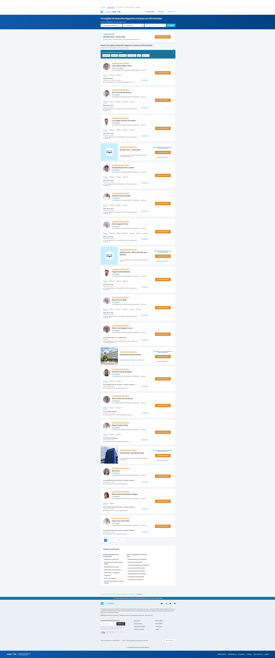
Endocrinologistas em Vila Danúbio (137, 559)
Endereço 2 (112, 75)
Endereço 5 (132, 101)
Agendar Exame (120, 7)
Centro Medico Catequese (110, 438)
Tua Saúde (103, 7)
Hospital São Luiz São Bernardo (109, 413)
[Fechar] (173, 52)
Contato (157, 629)
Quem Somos (137, 620)
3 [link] (112, 540)
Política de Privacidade (139, 626)
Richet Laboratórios (258, 654)
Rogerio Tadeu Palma (120, 425)
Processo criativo (138, 623)
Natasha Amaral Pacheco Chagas (125, 494)
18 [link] (119, 540)
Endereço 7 (145, 233)
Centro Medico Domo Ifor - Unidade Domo (114, 337)
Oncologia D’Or (241, 654)
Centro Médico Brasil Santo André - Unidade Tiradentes (119, 384)
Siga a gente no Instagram (166, 603)
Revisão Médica (158, 623)
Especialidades (150, 11)
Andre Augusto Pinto (120, 224)
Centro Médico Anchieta (110, 411)
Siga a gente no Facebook (170, 603)
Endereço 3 (118, 75)
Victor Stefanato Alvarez (121, 92)
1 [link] (105, 540)
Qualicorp (267, 654)
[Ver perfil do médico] (106, 66)
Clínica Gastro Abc (108, 105)
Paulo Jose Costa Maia (120, 521)
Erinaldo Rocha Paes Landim (123, 168)
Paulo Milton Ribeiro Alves (122, 66)
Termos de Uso (158, 626)
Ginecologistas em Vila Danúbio (136, 571)
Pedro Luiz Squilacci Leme (122, 328)
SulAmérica (106, 55)
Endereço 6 (138, 233)
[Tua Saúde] (107, 603)
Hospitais (161, 11)
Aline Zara (116, 471)
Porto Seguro (131, 55)
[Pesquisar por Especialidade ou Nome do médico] (120, 25)
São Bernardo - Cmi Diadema (112, 572)
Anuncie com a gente (139, 629)
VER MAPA (145, 80)
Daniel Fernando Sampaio (122, 372)
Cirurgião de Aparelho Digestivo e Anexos (125, 594)
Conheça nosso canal (161, 603)
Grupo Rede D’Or (145, 647)
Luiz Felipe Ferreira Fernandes (124, 121)
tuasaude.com (171, 11)
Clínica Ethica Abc (108, 78)
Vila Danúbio (139, 594)
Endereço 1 (105, 75)
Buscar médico (111, 7)
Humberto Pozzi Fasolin (121, 196)
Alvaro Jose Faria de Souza (122, 398)
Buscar (172, 25)
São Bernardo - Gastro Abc (114, 37)
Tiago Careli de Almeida (121, 272)
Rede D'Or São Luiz (232, 654)
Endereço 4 (125, 101)
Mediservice (122, 55)
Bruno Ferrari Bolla (119, 300)
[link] (122, 540)
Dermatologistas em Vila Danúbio (137, 573)
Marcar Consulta (111, 594)
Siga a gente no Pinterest (174, 603)
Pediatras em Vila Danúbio (135, 562)
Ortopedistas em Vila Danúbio (136, 576)
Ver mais (145, 55)
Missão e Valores (159, 620)
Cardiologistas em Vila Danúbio (136, 568)
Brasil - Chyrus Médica (110, 578)
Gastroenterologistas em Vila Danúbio (138, 565)
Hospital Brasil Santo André (108, 386)
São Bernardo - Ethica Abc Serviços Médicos (112, 80)
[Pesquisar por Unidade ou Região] (142, 25)
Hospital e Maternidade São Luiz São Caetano (114, 582)
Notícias (137, 7)
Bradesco (114, 55)
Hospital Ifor (105, 339)
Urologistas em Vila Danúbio (135, 579)
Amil (139, 55)
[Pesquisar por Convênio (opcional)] (164, 25)
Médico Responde (129, 7)
